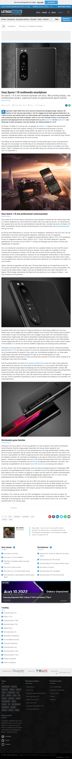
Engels (68, 6)
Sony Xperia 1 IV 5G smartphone (13, 557)
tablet (17, 710)
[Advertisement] (36, 35)
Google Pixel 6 (8, 628)
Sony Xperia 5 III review (11, 553)
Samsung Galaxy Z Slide (11, 620)
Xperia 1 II (42, 126)
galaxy (12, 689)
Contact (53, 696)
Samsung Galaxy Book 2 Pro (35, 706)
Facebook (8, 736)
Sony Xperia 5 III (31, 703)
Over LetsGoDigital (56, 687)
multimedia (17, 516)
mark (10, 516)
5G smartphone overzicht (11, 639)
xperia (10, 519)
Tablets (39, 19)
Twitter (7, 740)
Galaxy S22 (30, 690)
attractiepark (6, 701)
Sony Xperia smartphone (33, 363)
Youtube (7, 744)
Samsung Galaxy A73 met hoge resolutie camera (54, 563)
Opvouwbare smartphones (11, 636)
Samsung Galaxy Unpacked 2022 (36, 693)
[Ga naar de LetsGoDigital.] (3, 26)
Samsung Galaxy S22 (10, 613)
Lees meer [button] (40, 2)
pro (3, 695)
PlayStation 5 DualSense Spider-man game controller (16, 562)
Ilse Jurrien (7, 105)
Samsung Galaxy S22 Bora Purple (50, 559)
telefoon (4, 519)
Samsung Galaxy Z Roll (10, 624)
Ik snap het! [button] (51, 2)
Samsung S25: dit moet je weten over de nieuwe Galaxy (54, 555)
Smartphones (11, 19)
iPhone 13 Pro (8, 617)
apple (13, 701)
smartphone (25, 516)
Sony (31, 105)
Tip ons (67, 757)
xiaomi (4, 704)
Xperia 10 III (61, 120)
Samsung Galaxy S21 (10, 632)
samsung (4, 689)
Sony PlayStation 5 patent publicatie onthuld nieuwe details (19, 576)
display (9, 695)
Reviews (3, 19)
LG (49, 13)
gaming (4, 710)
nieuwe (13, 707)
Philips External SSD (33, 699)
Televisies (46, 19)
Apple (38, 13)
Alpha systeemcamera (61, 226)
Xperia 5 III (48, 120)
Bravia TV (10, 350)
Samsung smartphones (10, 643)
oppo (3, 692)
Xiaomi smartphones (10, 662)
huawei (4, 698)
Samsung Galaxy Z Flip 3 (50, 6)
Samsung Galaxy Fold (10, 647)
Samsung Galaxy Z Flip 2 (11, 651)
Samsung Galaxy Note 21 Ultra (12, 6)
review (11, 710)
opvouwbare (11, 692)
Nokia (54, 13)
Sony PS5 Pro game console (12, 567)
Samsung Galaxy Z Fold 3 (32, 6)
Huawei (44, 13)
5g (18, 692)
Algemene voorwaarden (57, 690)
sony (32, 516)
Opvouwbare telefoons (22, 19)
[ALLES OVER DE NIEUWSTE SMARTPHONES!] (11, 12)
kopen (18, 698)
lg (19, 695)
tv (9, 704)
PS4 (33, 461)
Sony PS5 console (37, 464)
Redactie (53, 699)
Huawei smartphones (10, 659)
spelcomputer (16, 704)
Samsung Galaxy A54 (33, 709)
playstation (5, 707)
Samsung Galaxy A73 (33, 696)
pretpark (11, 698)
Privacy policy (55, 693)
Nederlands (61, 6)
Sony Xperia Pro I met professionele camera (17, 571)
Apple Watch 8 (31, 687)
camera (18, 689)
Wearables (33, 19)
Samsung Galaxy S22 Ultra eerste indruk (52, 575)
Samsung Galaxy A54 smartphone (50, 571)
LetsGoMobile (60, 757)
